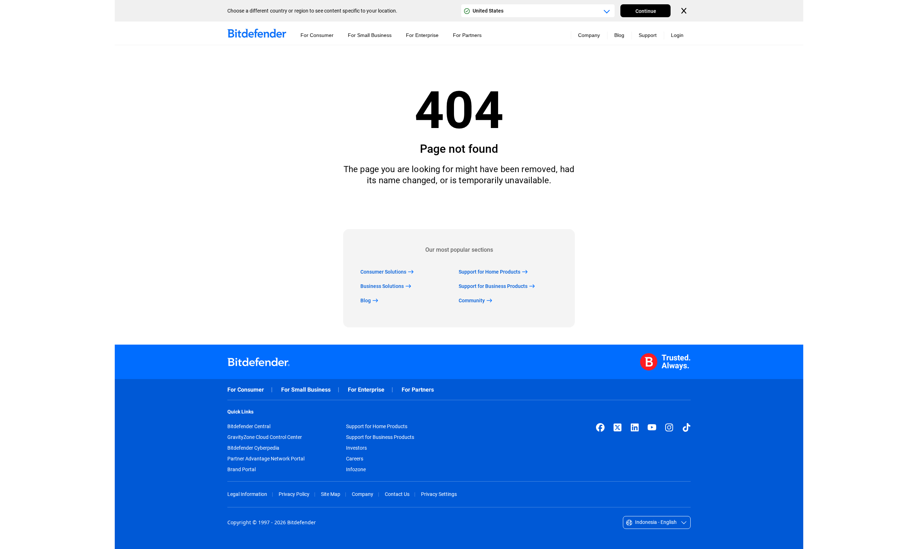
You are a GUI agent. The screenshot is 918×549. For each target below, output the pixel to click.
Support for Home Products (376, 426)
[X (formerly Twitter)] (617, 427)
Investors (356, 448)
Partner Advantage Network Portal (265, 458)
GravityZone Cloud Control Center (264, 437)
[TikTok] (686, 427)
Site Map (330, 494)
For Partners (418, 389)
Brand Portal (241, 469)
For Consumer (245, 389)
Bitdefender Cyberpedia (253, 448)
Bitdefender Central (248, 426)
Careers (354, 458)
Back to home (459, 207)
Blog (619, 35)
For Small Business (306, 389)
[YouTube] (652, 427)
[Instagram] (669, 427)
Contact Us (397, 494)
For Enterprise (366, 389)
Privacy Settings (439, 494)
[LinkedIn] (634, 427)
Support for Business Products (380, 437)
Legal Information (247, 494)
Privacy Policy (294, 494)
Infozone (356, 469)
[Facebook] (600, 427)
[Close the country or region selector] (684, 11)
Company (362, 494)
